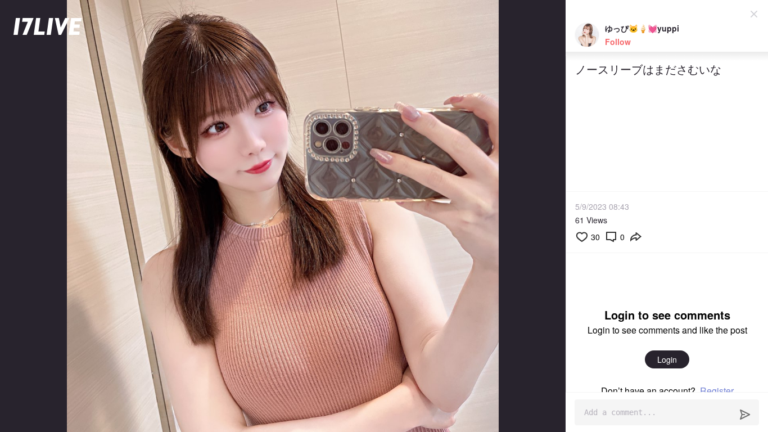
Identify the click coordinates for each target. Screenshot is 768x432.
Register (717, 390)
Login (667, 359)
